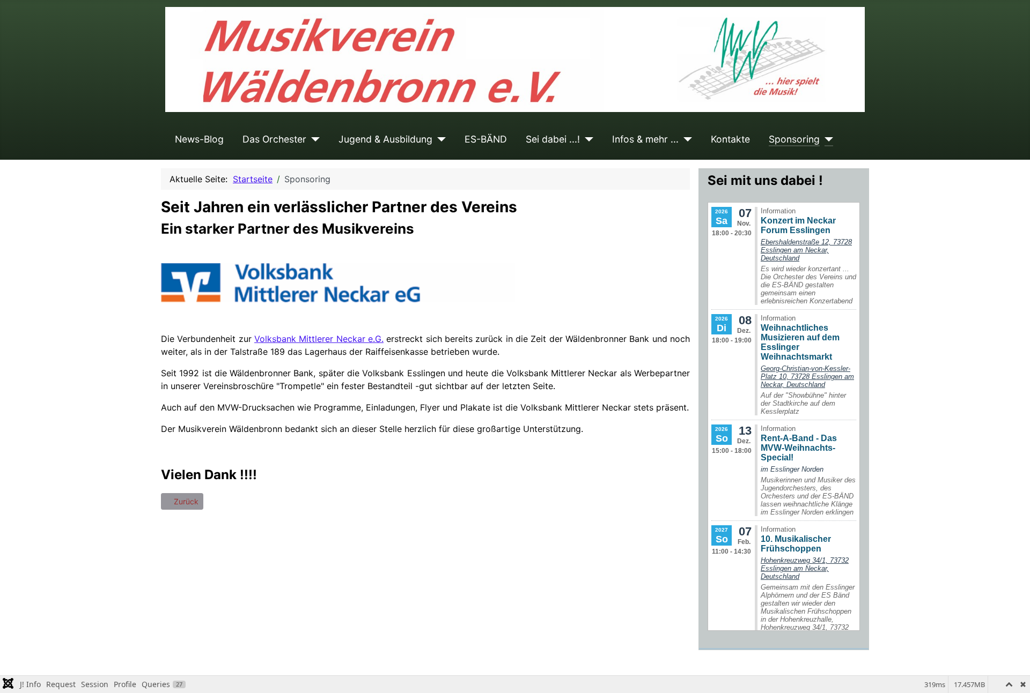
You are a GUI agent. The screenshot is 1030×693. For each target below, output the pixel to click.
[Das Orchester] (313, 139)
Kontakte (730, 139)
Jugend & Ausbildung (385, 139)
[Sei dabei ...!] (586, 139)
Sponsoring (794, 139)
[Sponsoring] (826, 139)
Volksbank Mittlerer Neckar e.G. (319, 338)
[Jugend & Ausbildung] (439, 139)
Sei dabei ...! (553, 139)
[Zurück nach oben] (1011, 673)
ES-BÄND (486, 139)
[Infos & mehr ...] (685, 139)
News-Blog (199, 139)
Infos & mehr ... (645, 139)
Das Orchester (274, 139)
